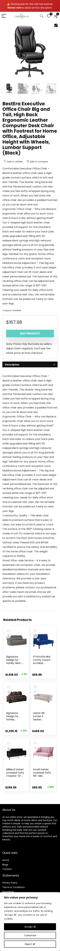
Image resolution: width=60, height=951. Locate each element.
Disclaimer (8, 891)
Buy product (30, 333)
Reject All (30, 944)
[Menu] (4, 16)
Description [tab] (12, 364)
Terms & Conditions (13, 887)
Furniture (17, 310)
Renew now (14, 7)
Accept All (30, 926)
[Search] (41, 16)
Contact (7, 869)
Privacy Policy (9, 882)
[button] (56, 25)
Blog (4, 864)
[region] (30, 921)
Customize (30, 935)
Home (5, 860)
